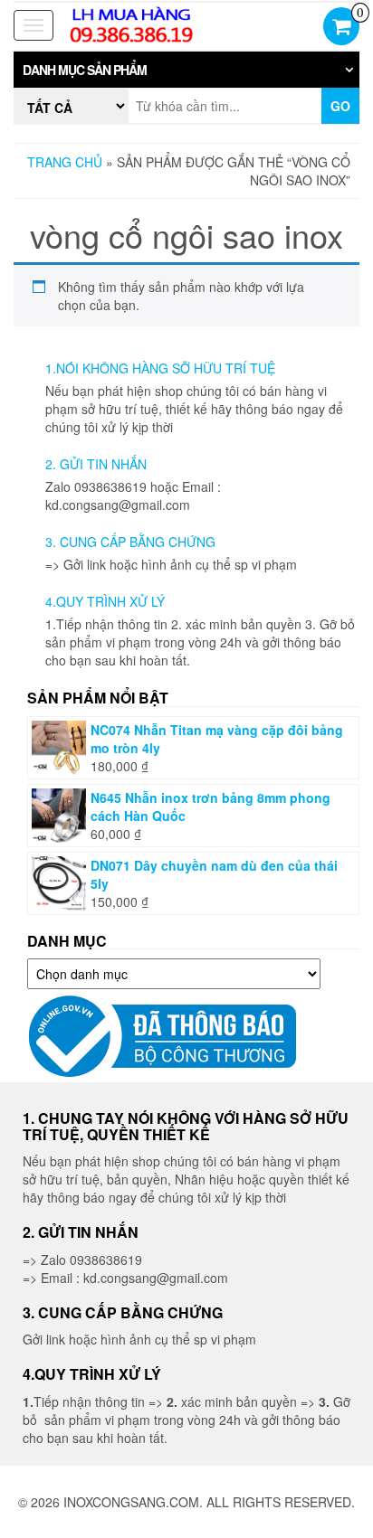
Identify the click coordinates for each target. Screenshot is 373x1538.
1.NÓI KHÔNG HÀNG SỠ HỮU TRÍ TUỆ (160, 368)
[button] (186, 70)
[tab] (186, 70)
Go (340, 106)
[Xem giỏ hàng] (341, 28)
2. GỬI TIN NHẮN (96, 464)
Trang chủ (64, 162)
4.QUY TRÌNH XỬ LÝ (105, 601)
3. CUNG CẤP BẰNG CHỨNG (130, 542)
